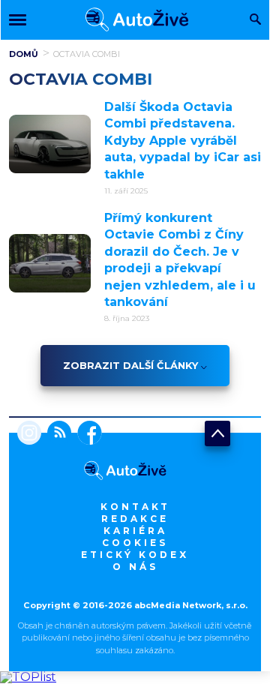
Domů (23, 54)
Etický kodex (135, 554)
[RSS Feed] (56, 434)
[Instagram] (29, 434)
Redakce (135, 518)
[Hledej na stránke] (255, 21)
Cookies (135, 542)
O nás (135, 566)
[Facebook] (86, 434)
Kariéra (135, 530)
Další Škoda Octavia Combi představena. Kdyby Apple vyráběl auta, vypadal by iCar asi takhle (182, 141)
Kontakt (135, 506)
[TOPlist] (28, 677)
